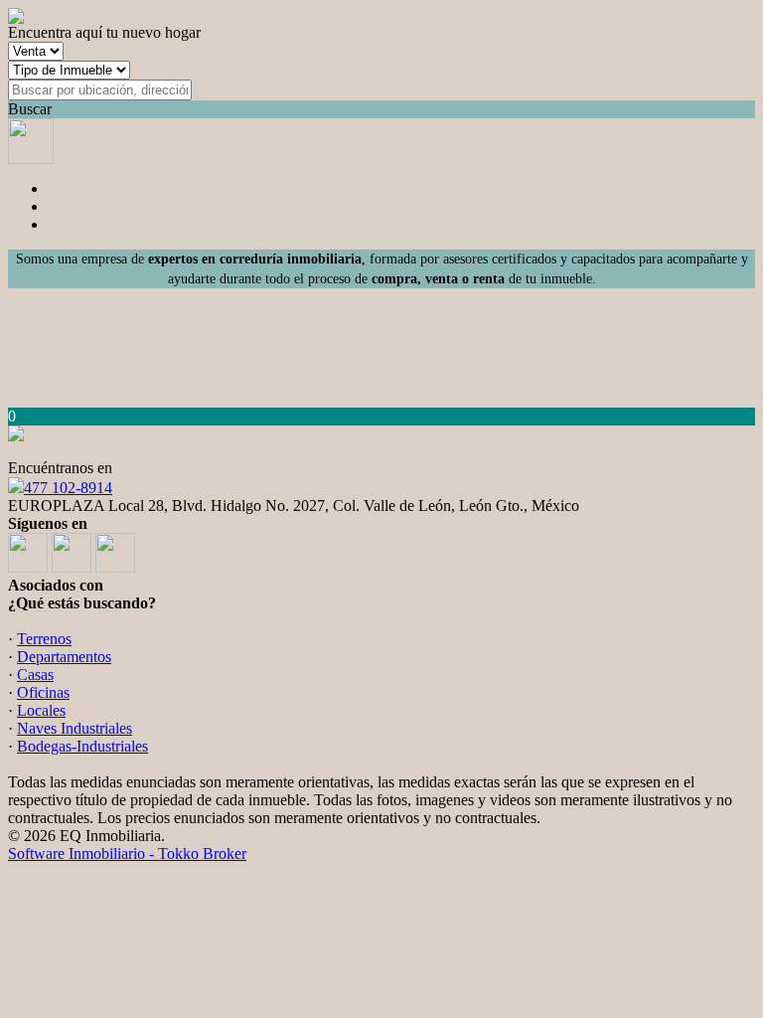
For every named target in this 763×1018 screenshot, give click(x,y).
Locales (41, 710)
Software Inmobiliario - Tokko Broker (127, 853)
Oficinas (43, 692)
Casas (35, 674)
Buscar (30, 108)
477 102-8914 (68, 487)
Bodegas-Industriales (82, 746)
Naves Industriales (74, 728)
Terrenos (44, 638)
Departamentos (64, 656)
